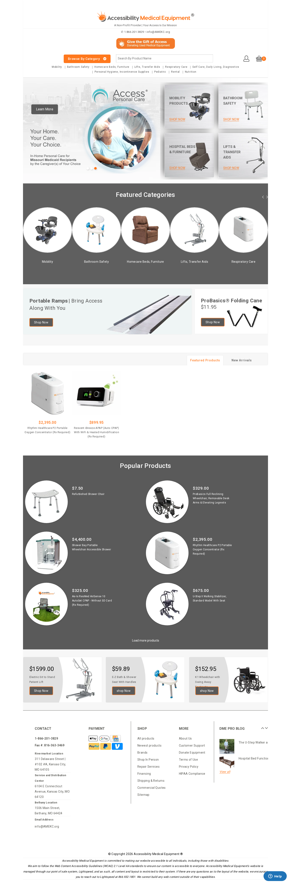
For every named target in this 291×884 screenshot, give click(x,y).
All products (145, 738)
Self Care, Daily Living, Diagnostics (215, 66)
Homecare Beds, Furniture (111, 66)
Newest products (149, 745)
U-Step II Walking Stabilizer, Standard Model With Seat (210, 598)
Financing (144, 773)
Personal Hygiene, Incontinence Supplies (122, 71)
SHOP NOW (177, 119)
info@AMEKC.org (47, 826)
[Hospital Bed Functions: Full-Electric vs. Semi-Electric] (226, 760)
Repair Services (148, 766)
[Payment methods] (99, 738)
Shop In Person (148, 759)
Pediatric (160, 71)
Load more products (145, 640)
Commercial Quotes (151, 787)
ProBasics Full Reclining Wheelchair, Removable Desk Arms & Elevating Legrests (211, 498)
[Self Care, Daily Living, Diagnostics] (255, 229)
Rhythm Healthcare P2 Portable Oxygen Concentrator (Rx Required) (47, 430)
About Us (185, 738)
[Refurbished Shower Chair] (46, 501)
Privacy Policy (189, 766)
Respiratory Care (176, 66)
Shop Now (41, 322)
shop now (124, 690)
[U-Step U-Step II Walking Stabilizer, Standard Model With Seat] (167, 604)
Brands (142, 752)
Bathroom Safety (78, 66)
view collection (59, 267)
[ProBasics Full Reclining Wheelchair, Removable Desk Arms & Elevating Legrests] (167, 501)
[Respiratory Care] (206, 229)
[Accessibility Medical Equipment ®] (39, 56)
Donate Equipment (192, 752)
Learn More (44, 109)
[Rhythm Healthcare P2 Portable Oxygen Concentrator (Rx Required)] (47, 393)
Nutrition (190, 71)
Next (266, 726)
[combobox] (164, 58)
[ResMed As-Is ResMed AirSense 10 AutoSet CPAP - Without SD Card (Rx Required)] (46, 604)
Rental (175, 71)
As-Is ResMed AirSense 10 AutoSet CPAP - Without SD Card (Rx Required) (92, 600)
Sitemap (143, 794)
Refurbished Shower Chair (88, 494)
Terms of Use (188, 759)
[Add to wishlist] (59, 439)
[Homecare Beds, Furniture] (108, 229)
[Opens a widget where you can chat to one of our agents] (275, 876)
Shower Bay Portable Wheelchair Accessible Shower (91, 547)
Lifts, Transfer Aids (147, 66)
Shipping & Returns (150, 780)
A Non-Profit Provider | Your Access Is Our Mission (145, 25)
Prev (262, 726)
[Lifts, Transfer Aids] (157, 229)
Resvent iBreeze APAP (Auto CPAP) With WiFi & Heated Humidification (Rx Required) (96, 432)
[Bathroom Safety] (59, 229)
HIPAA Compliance (192, 773)
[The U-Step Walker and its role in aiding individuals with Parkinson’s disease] (226, 744)
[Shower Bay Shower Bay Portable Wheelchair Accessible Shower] (46, 553)
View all (224, 771)
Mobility (57, 66)
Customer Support (192, 745)
